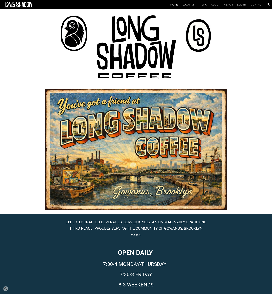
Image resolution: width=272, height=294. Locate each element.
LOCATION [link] (188, 4)
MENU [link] (203, 4)
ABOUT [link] (215, 4)
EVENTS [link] (242, 4)
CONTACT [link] (257, 4)
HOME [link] (174, 4)
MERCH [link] (228, 4)
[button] (268, 4)
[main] (136, 228)
